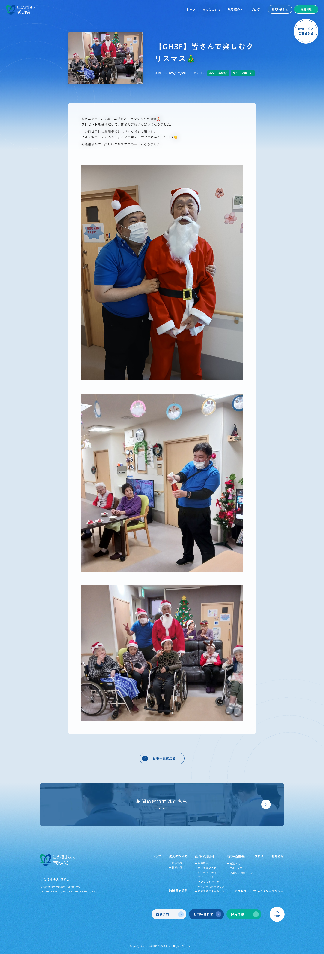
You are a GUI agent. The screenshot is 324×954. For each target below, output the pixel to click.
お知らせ (278, 856)
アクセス (241, 891)
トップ (191, 10)
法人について (211, 10)
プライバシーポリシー (268, 891)
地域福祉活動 (178, 890)
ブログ (255, 10)
